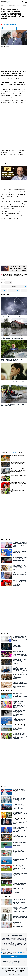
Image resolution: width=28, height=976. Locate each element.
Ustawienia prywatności (12, 971)
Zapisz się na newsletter (10, 28)
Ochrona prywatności (9, 970)
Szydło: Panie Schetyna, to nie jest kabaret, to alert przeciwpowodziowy (14, 382)
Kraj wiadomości (23, 452)
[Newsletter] (4, 290)
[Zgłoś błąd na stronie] (24, 290)
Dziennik (2, 5)
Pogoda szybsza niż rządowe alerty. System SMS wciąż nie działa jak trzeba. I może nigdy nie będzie (18, 268)
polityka (18, 5)
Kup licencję (18, 276)
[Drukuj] (11, 290)
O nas (8, 968)
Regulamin (23, 968)
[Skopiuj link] (17, 290)
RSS (21, 971)
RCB (7, 282)
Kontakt (4, 968)
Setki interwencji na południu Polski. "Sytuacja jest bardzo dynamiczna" (13, 405)
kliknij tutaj (14, 963)
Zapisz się (14, 956)
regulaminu (19, 952)
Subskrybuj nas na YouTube (10, 24)
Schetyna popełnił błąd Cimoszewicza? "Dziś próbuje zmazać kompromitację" (12, 360)
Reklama (13, 968)
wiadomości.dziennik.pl (10, 5)
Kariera (18, 968)
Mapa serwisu (20, 970)
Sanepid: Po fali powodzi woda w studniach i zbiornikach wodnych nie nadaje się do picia (12, 337)
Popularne (14, 452)
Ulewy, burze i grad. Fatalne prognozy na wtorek (13, 316)
